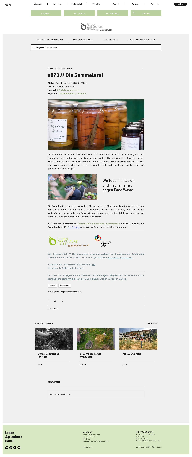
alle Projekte (53, 292)
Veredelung (64, 285)
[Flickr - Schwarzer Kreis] (6, 447)
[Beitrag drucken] (61, 301)
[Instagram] (10, 447)
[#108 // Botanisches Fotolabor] (54, 339)
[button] (37, 4)
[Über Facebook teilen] (49, 301)
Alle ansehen (152, 323)
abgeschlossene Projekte (71, 292)
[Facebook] (14, 447)
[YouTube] (18, 447)
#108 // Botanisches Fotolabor (48, 355)
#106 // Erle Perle (132, 354)
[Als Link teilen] (55, 301)
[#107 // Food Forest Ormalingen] (96, 339)
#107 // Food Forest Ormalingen (90, 355)
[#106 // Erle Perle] (138, 339)
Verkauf (52, 285)
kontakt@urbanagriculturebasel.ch (95, 441)
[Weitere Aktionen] (142, 68)
